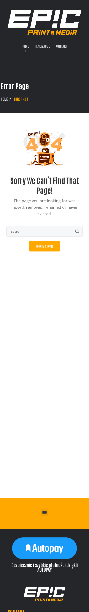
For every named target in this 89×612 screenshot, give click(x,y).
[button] (44, 512)
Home (4, 98)
